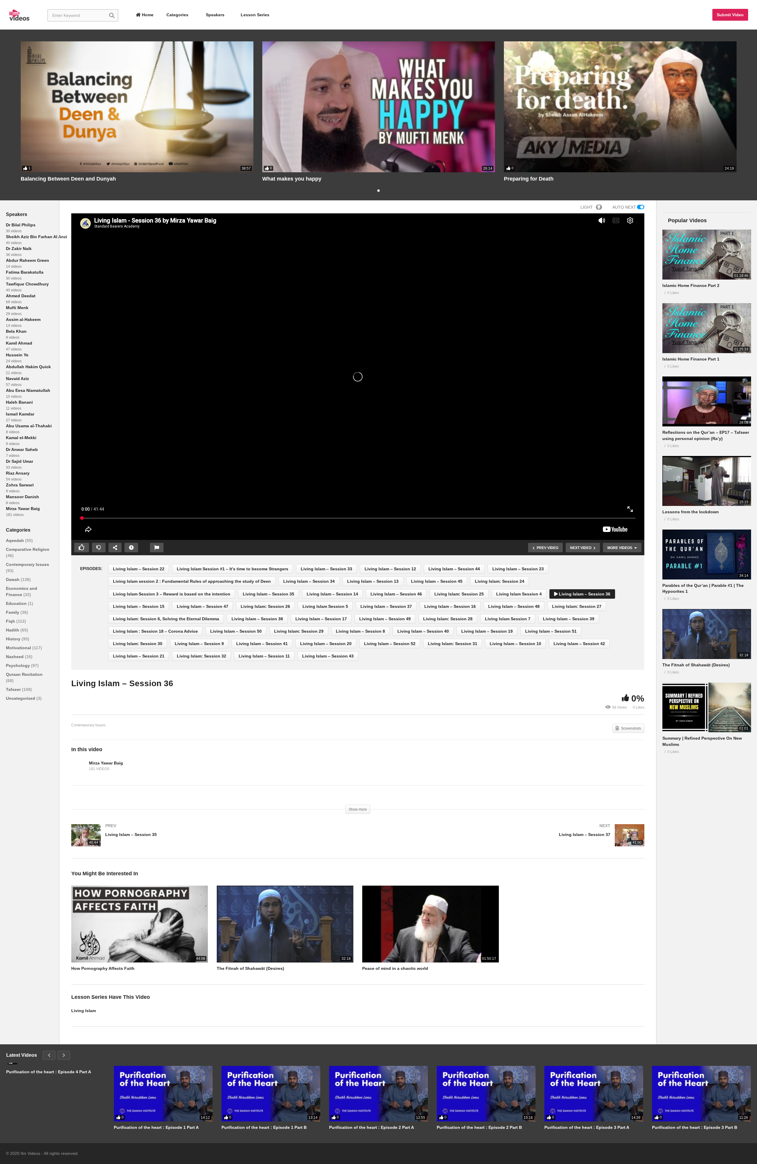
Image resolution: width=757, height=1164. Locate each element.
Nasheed (15, 656)
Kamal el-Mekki (21, 437)
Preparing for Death (529, 179)
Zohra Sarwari (20, 485)
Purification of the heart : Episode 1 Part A (156, 1127)
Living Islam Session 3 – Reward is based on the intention (171, 594)
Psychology (18, 665)
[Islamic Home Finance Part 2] (706, 255)
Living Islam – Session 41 (262, 643)
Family (13, 612)
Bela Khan (16, 331)
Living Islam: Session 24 (499, 581)
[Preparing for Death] (620, 106)
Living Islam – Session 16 (450, 606)
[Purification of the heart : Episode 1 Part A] (163, 1093)
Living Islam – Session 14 (332, 594)
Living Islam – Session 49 (385, 618)
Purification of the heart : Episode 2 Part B (479, 1127)
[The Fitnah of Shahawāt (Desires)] (706, 634)
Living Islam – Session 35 (268, 594)
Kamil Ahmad (19, 343)
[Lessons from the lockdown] (706, 481)
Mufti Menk (17, 307)
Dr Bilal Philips (20, 225)
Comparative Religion (27, 549)
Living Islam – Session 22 (138, 568)
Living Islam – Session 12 (390, 568)
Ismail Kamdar (20, 414)
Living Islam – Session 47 (202, 606)
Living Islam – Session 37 (386, 606)
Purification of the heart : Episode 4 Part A (48, 1071)
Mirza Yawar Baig (23, 508)
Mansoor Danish (22, 496)
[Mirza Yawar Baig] (78, 766)
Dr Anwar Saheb (22, 449)
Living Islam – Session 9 (199, 643)
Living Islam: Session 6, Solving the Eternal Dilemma (166, 618)
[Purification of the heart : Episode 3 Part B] (701, 1093)
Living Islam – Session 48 (514, 606)
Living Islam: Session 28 (448, 618)
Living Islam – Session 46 (396, 594)
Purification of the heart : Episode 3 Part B (694, 1127)
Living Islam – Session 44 (454, 568)
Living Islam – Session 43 (328, 656)
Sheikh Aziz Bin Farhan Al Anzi (36, 236)
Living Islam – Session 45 (436, 581)
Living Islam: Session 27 (576, 606)
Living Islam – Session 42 (579, 643)
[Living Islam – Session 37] (504, 841)
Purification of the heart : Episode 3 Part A (586, 1127)
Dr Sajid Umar (19, 461)
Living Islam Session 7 (507, 618)
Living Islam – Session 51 (551, 631)
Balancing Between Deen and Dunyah (68, 179)
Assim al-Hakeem (23, 319)
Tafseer (14, 689)
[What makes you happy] (378, 106)
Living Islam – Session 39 (568, 618)
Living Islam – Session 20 (326, 643)
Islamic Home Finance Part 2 (690, 285)
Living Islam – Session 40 (423, 631)
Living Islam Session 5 (325, 606)
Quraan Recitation (24, 674)
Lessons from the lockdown (690, 511)
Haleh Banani (19, 402)
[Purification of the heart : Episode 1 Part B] (270, 1093)
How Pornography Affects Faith (103, 968)
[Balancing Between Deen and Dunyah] (137, 106)
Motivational (19, 647)
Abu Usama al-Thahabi (29, 425)
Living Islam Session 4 (519, 594)
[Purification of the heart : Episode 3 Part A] (593, 1093)
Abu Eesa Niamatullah (28, 390)
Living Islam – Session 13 (373, 581)
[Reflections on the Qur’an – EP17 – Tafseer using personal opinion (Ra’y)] (706, 401)
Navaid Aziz (17, 378)
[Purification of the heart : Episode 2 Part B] (486, 1093)
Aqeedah (15, 540)
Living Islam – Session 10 (515, 643)
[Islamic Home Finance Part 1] (706, 328)
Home (147, 14)
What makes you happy (291, 179)
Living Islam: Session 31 (452, 643)
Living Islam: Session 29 (298, 631)
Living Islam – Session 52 (389, 643)
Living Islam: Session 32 (201, 656)
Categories (176, 14)
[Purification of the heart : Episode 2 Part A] (378, 1093)
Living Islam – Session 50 (236, 631)
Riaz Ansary (18, 473)
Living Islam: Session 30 (137, 643)
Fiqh (11, 621)
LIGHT (586, 207)
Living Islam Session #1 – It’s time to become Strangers (232, 568)
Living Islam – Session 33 (326, 568)
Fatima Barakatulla (24, 272)
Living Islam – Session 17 (321, 618)
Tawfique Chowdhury (27, 284)
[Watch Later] (131, 547)
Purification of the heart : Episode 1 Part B (264, 1127)
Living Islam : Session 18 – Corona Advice (155, 631)
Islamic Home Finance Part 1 (690, 359)
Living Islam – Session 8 (360, 631)
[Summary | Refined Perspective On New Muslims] (706, 708)
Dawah (13, 579)
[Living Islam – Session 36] (139, 924)
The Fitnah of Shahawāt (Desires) (250, 968)
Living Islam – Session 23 (518, 568)
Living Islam (83, 1010)
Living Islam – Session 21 (138, 656)
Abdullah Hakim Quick (28, 366)
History (14, 639)
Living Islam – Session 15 (138, 606)
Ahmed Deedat (20, 295)
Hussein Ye (17, 355)
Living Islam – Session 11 (264, 656)
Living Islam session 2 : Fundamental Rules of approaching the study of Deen (192, 581)
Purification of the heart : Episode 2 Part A (371, 1127)
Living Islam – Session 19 (487, 631)
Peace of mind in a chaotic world (395, 968)
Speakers (214, 14)
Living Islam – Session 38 (257, 618)
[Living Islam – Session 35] (211, 841)
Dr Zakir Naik (19, 248)
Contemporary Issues (27, 564)
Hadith (13, 630)
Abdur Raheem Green (27, 260)
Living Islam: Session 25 (459, 594)
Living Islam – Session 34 (309, 581)
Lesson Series (255, 14)
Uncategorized (21, 698)
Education (17, 603)
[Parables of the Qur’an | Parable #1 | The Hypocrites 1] (706, 554)
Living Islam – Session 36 (584, 594)
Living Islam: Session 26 (265, 606)
